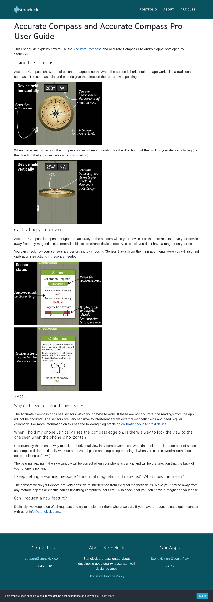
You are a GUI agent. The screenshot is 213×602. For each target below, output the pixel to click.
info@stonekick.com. (44, 511)
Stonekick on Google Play (170, 558)
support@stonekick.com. (43, 558)
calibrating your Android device (143, 424)
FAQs (170, 566)
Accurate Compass (87, 49)
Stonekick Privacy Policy (106, 576)
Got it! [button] (202, 596)
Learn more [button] (107, 596)
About (168, 9)
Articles (188, 9)
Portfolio (148, 9)
